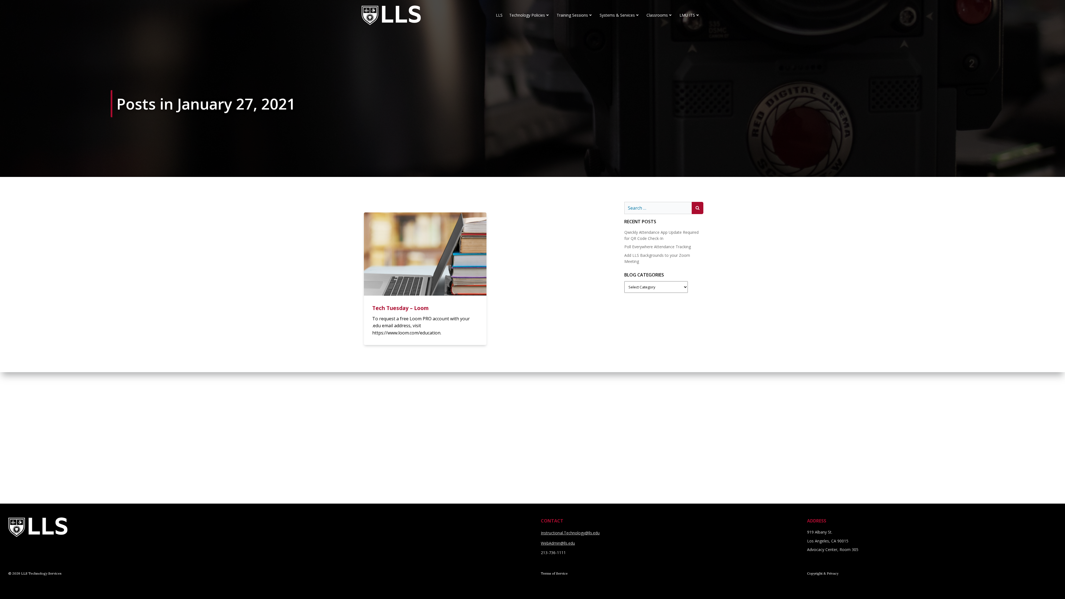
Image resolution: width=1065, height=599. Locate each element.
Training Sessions (572, 15)
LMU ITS (687, 15)
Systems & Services (617, 15)
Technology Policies (527, 15)
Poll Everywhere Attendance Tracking (657, 246)
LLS (499, 15)
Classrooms (657, 15)
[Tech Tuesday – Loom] (425, 253)
